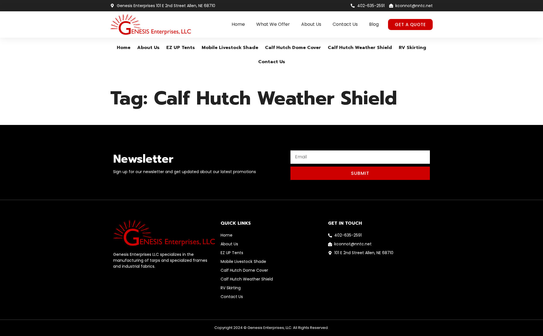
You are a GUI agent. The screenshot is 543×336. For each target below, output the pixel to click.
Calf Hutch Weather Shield (360, 47)
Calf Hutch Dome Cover (293, 47)
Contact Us (345, 24)
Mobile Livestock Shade (230, 47)
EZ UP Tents (180, 47)
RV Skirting (412, 47)
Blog (374, 24)
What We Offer (273, 24)
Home (238, 24)
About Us (311, 24)
